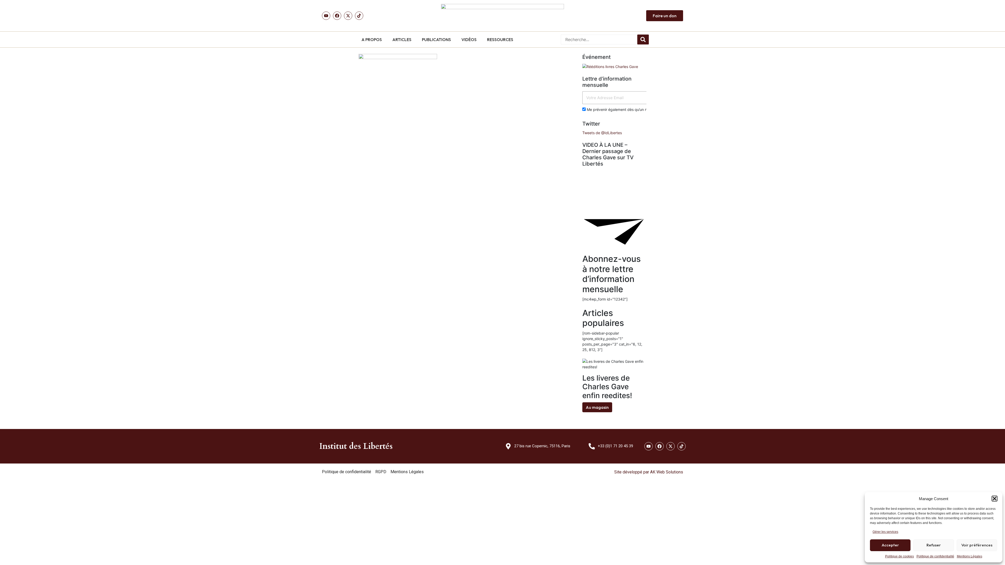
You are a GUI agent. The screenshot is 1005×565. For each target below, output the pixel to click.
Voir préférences (976, 545)
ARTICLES (401, 39)
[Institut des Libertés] (502, 15)
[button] (994, 498)
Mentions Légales (969, 556)
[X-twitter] (670, 446)
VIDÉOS (469, 39)
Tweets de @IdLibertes (602, 133)
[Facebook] (337, 16)
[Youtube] (326, 16)
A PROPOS (371, 39)
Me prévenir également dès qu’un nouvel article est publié (635, 109)
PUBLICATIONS (436, 39)
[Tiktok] (359, 16)
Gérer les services (885, 532)
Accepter (890, 545)
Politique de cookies (899, 556)
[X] (348, 16)
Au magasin (597, 407)
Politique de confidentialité (935, 556)
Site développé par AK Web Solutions (648, 472)
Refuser (933, 545)
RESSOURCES (500, 39)
